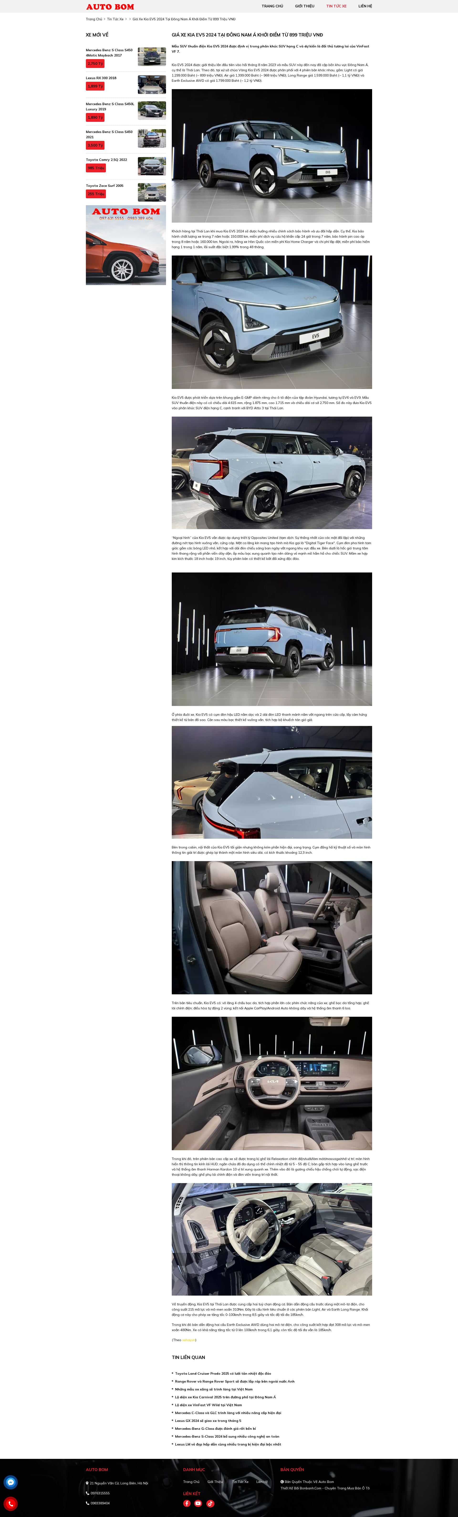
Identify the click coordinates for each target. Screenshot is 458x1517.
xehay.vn (188, 1340)
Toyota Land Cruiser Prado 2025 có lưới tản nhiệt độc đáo (223, 1373)
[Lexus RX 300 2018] (152, 84)
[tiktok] (209, 1503)
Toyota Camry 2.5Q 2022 (106, 160)
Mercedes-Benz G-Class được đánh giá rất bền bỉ (215, 1428)
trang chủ (272, 6)
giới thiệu (304, 6)
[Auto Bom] (113, 6)
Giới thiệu (215, 1482)
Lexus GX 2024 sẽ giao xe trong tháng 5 (208, 1421)
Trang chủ (191, 1482)
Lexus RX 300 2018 (101, 78)
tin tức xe (336, 6)
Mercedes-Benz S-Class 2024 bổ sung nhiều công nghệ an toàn (227, 1436)
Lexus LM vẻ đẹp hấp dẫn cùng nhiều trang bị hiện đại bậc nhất (228, 1444)
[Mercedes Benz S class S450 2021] (152, 138)
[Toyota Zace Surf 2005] (152, 192)
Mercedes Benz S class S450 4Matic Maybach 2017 (109, 52)
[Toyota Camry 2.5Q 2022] (152, 166)
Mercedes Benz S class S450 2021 (109, 134)
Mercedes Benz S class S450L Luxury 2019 (110, 106)
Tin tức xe (240, 1482)
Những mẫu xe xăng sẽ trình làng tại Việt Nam (214, 1389)
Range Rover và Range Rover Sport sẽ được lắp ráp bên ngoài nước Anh (235, 1381)
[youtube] (198, 1503)
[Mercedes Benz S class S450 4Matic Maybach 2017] (152, 56)
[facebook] (188, 1503)
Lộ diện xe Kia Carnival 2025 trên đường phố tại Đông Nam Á (225, 1397)
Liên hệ (262, 1482)
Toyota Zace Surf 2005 (104, 186)
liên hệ (365, 6)
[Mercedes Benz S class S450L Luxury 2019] (152, 110)
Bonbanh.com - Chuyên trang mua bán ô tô (335, 1488)
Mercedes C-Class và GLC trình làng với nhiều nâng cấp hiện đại (228, 1413)
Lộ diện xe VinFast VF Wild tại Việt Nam (208, 1405)
